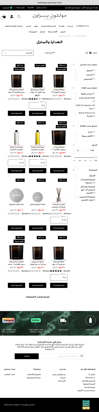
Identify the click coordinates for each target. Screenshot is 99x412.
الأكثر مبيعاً (52, 32)
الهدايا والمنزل (65, 36)
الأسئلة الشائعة (89, 384)
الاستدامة (62, 381)
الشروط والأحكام (34, 374)
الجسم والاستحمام (48, 26)
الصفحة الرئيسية (80, 36)
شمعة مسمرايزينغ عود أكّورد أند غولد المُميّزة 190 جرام (37, 91)
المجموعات (33, 32)
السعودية (6, 8)
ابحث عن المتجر (41, 7)
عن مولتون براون (59, 374)
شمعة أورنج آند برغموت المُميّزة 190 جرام (59, 91)
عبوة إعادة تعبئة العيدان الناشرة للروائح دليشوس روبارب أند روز (16, 148)
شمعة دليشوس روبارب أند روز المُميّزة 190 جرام (37, 263)
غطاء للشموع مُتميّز (37, 204)
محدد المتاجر (10, 374)
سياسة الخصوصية (34, 378)
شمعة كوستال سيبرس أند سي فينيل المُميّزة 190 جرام (58, 263)
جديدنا (70, 26)
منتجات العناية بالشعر (14, 26)
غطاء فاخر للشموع (16, 204)
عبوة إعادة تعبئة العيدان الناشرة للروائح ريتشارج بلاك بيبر (37, 148)
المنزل (62, 32)
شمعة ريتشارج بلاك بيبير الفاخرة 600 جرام (16, 263)
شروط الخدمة (90, 387)
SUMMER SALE (82, 26)
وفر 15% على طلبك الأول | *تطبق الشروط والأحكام (81, 8)
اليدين (28, 26)
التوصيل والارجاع (88, 381)
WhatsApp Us (90, 378)
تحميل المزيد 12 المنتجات (37, 297)
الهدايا (61, 26)
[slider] (95, 157)
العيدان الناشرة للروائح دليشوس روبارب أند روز (58, 205)
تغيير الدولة (20, 7)
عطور (36, 26)
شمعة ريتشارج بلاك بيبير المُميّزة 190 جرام (16, 91)
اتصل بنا (91, 374)
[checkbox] (85, 70)
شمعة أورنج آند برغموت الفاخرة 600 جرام (59, 148)
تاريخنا (63, 378)
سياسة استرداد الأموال (86, 390)
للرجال (42, 32)
